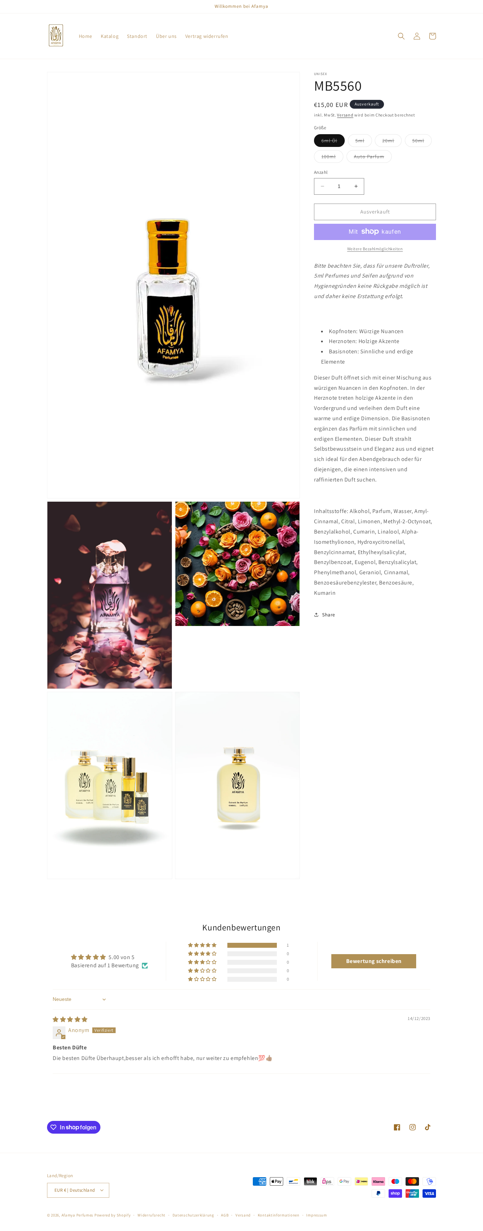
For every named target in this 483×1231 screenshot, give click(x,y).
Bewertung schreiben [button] (374, 961)
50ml (422, 142)
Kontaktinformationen (278, 1214)
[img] (70, 1019)
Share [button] (328, 614)
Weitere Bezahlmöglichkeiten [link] (375, 248)
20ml (392, 142)
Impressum (316, 1214)
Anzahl (320, 172)
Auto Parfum (373, 158)
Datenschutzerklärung (193, 1214)
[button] (401, 36)
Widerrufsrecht (151, 1214)
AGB (224, 1214)
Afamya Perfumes (78, 1214)
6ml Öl (333, 142)
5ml (363, 142)
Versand (345, 115)
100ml (332, 158)
